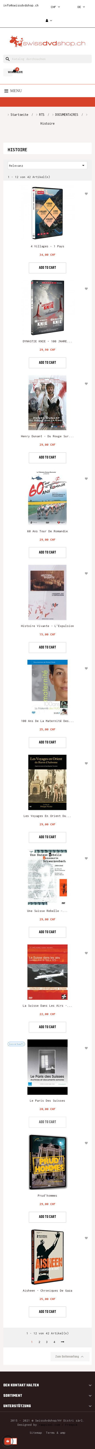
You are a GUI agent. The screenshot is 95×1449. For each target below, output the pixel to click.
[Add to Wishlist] (86, 194)
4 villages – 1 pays (47, 246)
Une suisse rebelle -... (47, 911)
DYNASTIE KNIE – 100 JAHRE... (47, 341)
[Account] (49, 20)
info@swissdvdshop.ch (21, 5)
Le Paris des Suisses (47, 1100)
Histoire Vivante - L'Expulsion (47, 626)
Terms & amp (55, 1432)
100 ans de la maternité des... (47, 721)
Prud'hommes (47, 1195)
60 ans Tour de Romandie (47, 531)
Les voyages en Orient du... (47, 816)
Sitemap (36, 1432)
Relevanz (47, 165)
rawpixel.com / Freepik (58, 1424)
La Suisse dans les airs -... (47, 1005)
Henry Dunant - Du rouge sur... (47, 436)
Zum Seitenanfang (70, 1356)
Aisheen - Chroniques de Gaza (47, 1290)
